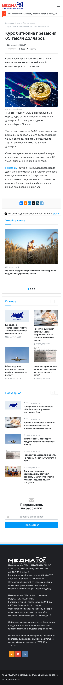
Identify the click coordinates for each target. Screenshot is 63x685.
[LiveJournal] (37, 203)
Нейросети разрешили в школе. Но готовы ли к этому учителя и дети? (40, 458)
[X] (33, 203)
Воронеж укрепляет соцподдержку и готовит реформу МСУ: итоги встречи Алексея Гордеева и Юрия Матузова (39, 477)
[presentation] (31, 285)
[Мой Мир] (29, 203)
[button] (28, 288)
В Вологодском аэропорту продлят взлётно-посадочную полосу (39, 441)
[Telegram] (42, 203)
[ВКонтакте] (21, 203)
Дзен (56, 213)
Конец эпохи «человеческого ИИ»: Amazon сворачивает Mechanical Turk (38, 409)
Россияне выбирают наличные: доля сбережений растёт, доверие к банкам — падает (44, 334)
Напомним (11, 167)
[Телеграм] (18, 654)
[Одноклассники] (25, 203)
